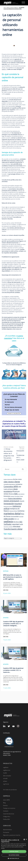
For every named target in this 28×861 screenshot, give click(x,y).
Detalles (3, 848)
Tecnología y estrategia (8, 526)
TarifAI (21, 524)
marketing (20, 511)
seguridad (15, 524)
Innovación (9, 503)
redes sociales (9, 519)
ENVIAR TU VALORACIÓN (14, 413)
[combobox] (24, 839)
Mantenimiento (7, 829)
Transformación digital (13, 529)
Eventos (5, 805)
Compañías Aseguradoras (9, 484)
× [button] (26, 839)
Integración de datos (8, 506)
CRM (19, 486)
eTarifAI (5, 778)
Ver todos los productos (10, 789)
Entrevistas (7, 496)
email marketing (21, 493)
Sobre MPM (6, 800)
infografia (21, 501)
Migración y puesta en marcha (11, 835)
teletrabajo (16, 526)
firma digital (17, 496)
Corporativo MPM (11, 486)
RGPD (15, 518)
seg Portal (6, 784)
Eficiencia (11, 494)
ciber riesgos (9, 481)
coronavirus (18, 484)
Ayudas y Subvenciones (8, 479)
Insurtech (18, 503)
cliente (17, 481)
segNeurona (6, 770)
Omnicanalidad (15, 516)
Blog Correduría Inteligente (12, 7)
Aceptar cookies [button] (14, 851)
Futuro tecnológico (15, 498)
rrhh (18, 518)
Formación (6, 832)
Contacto (5, 811)
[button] (14, 858)
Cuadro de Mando (8, 489)
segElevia (8, 521)
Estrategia (12, 496)
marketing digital (12, 513)
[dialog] (14, 849)
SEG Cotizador (7, 776)
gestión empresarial (11, 501)
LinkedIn (7, 94)
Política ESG (6, 819)
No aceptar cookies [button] (14, 855)
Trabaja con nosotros (9, 808)
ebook (15, 489)
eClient (5, 781)
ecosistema (8, 491)
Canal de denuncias (8, 814)
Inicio (5, 7)
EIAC (16, 494)
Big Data (15, 479)
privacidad (21, 516)
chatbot (20, 479)
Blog (4, 803)
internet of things (13, 511)
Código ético (6, 816)
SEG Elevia (16, 522)
